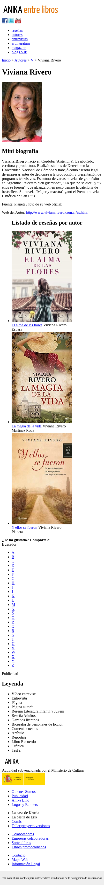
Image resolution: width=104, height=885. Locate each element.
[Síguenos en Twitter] (11, 22)
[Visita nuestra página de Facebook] (4, 22)
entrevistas (20, 39)
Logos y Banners (25, 805)
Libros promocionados (29, 847)
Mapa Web (20, 860)
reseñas (17, 30)
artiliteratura (21, 43)
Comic (17, 821)
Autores (21, 60)
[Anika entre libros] (27, 766)
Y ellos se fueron (24, 527)
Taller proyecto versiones (31, 826)
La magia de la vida (27, 426)
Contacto (18, 855)
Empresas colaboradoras (30, 838)
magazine (19, 48)
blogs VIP (19, 52)
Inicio (6, 60)
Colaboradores (23, 834)
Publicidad (20, 796)
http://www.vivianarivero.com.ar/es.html (57, 212)
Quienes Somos (24, 791)
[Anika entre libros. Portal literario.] (33, 16)
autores (17, 35)
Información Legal (26, 864)
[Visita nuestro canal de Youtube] (18, 22)
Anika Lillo (20, 800)
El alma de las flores (27, 325)
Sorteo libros (21, 843)
